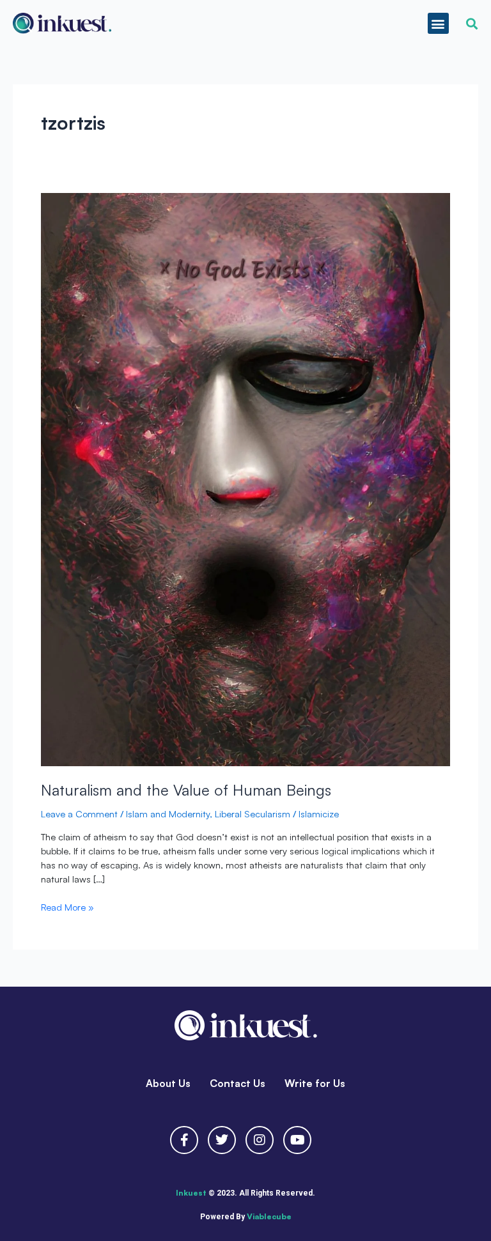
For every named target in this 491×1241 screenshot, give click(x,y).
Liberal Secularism (252, 814)
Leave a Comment (79, 814)
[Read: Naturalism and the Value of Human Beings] (245, 477)
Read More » (67, 906)
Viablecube (269, 1216)
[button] (438, 23)
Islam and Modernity (168, 814)
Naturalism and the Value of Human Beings (186, 789)
